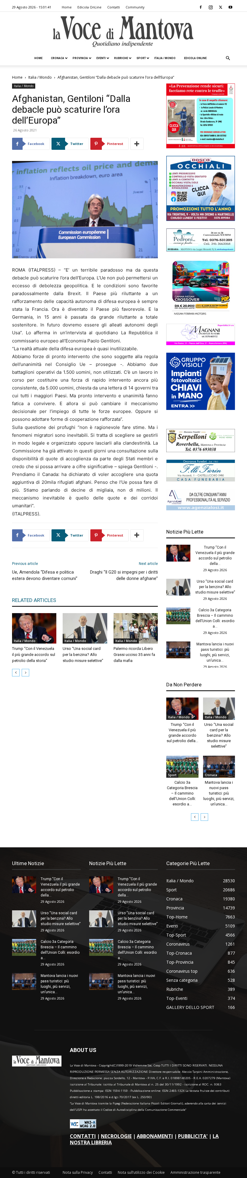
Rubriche (121, 58)
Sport (141, 58)
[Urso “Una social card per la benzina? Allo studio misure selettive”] (85, 628)
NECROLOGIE (116, 1136)
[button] (227, 58)
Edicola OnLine (89, 7)
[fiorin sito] (200, 480)
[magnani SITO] (200, 343)
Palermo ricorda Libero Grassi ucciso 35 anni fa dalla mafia (134, 654)
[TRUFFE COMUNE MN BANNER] (200, 147)
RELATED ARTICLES (34, 600)
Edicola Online (195, 58)
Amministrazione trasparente (195, 1172)
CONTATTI (83, 1136)
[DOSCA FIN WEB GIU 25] (200, 219)
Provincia (80, 58)
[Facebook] (200, 7)
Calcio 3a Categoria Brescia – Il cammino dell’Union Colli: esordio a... (182, 793)
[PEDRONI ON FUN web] (200, 250)
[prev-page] (16, 672)
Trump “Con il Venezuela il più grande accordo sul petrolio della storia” (33, 654)
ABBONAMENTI (155, 1136)
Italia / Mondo (165, 58)
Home (67, 7)
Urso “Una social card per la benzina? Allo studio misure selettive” (83, 654)
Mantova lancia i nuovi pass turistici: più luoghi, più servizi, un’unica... (218, 793)
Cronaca (57, 58)
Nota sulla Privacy (78, 1172)
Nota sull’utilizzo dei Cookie (141, 1172)
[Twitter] (220, 7)
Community (135, 7)
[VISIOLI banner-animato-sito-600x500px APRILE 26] (200, 408)
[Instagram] (210, 7)
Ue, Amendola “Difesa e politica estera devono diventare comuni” (44, 575)
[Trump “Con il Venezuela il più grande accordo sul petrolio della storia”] (34, 628)
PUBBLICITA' (193, 1136)
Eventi (101, 58)
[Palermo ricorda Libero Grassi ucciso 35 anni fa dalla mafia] (136, 628)
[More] (137, 144)
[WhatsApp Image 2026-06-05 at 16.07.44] (200, 314)
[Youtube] (230, 7)
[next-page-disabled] (25, 672)
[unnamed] (200, 509)
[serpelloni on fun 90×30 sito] (200, 450)
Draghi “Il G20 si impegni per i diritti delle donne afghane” (124, 575)
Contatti (113, 7)
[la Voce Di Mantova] (123, 32)
